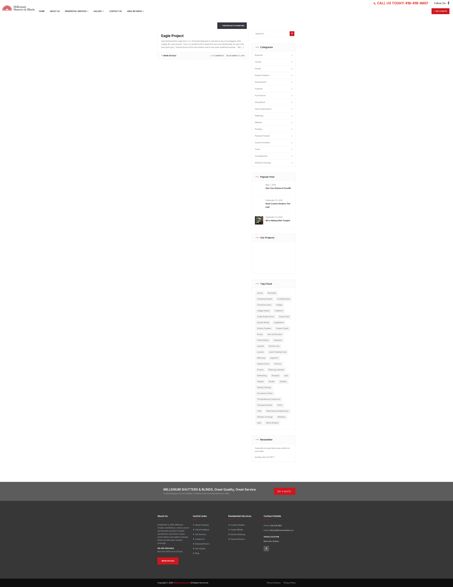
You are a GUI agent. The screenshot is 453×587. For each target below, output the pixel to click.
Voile (259, 411)
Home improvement (263, 109)
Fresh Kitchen (263, 340)
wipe (259, 423)
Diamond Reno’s (202, 544)
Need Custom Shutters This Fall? (278, 205)
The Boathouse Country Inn (268, 399)
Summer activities (262, 143)
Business (259, 55)
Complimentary (283, 299)
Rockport (275, 376)
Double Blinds (263, 323)
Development (260, 82)
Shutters (283, 382)
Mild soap (261, 358)
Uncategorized (261, 156)
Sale (286, 376)
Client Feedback (202, 530)
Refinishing (262, 376)
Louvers (260, 352)
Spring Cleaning (264, 387)
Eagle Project (172, 36)
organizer (274, 358)
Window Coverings (263, 163)
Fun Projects (229, 26)
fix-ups (260, 334)
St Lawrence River (265, 393)
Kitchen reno (274, 346)
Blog (197, 553)
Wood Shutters (272, 423)
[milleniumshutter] (18, 8)
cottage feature (263, 311)
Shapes (260, 382)
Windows (281, 417)
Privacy (260, 370)
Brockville (272, 293)
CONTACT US (115, 11)
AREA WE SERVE (134, 11)
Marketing (259, 116)
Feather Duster (282, 328)
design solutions (262, 75)
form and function (275, 334)
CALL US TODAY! (402, 3)
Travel (257, 149)
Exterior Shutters (264, 328)
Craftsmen (279, 311)
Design (258, 69)
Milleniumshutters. (181, 583)
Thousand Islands (264, 405)
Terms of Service (274, 583)
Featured (258, 89)
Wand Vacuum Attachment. (277, 411)
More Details (170, 56)
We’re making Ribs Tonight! (278, 221)
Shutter (272, 382)
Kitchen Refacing (238, 534)
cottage (279, 305)
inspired (260, 346)
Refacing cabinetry (276, 370)
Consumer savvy (264, 305)
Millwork (258, 122)
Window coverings (265, 417)
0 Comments (218, 56)
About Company (202, 525)
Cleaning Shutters (264, 299)
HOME (42, 11)
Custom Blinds (237, 530)
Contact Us (200, 539)
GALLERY (98, 11)
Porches (277, 364)
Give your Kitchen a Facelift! (278, 188)
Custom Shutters (238, 525)
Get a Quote (200, 549)
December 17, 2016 (237, 56)
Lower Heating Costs (277, 352)
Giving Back (260, 102)
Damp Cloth (284, 317)
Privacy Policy (290, 583)
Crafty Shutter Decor (265, 317)
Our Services (200, 534)
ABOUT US (55, 11)
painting (240, 26)
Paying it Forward (262, 136)
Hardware (278, 340)
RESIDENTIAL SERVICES (75, 11)
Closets (258, 62)
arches (260, 293)
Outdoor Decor (263, 364)
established (279, 323)
